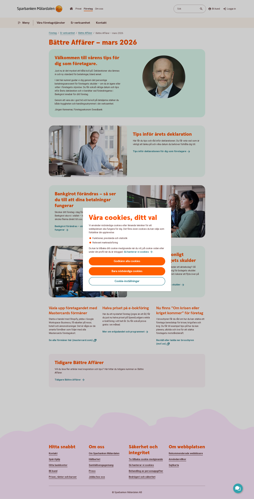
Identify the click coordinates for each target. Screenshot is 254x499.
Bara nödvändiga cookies (127, 271)
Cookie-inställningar (127, 281)
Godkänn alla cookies (127, 261)
